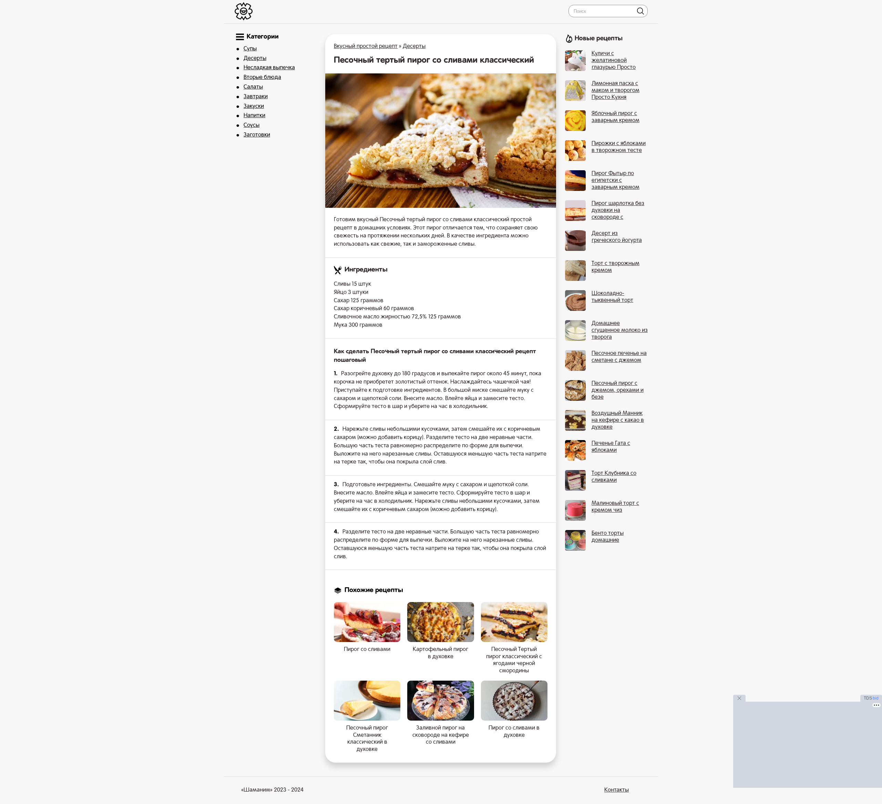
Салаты (253, 87)
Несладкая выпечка (269, 68)
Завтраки (256, 97)
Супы (250, 49)
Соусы (251, 125)
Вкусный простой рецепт (366, 46)
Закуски (254, 106)
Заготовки (257, 135)
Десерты (255, 58)
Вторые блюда (262, 77)
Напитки (254, 116)
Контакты (616, 790)
